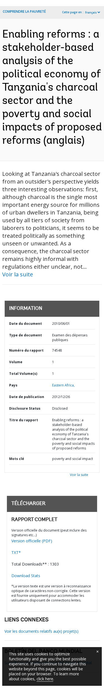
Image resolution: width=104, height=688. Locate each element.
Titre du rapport (23, 420)
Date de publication (26, 396)
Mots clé (16, 458)
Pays (13, 385)
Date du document (25, 323)
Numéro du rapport (26, 350)
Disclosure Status (24, 408)
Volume (15, 362)
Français (91, 12)
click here (45, 678)
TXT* (16, 552)
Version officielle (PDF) (31, 540)
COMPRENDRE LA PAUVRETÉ (24, 11)
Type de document (25, 335)
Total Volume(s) (23, 373)
